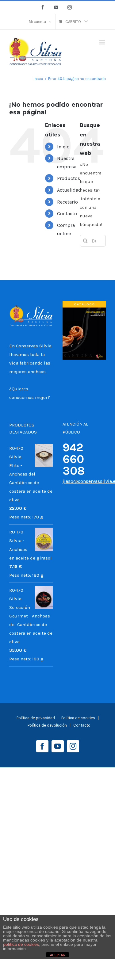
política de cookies (21, 944)
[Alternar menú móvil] (102, 42)
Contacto (67, 213)
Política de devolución (47, 725)
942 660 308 (74, 459)
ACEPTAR (57, 955)
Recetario (67, 202)
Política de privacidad (36, 718)
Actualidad (69, 190)
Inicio (63, 147)
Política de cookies (78, 718)
